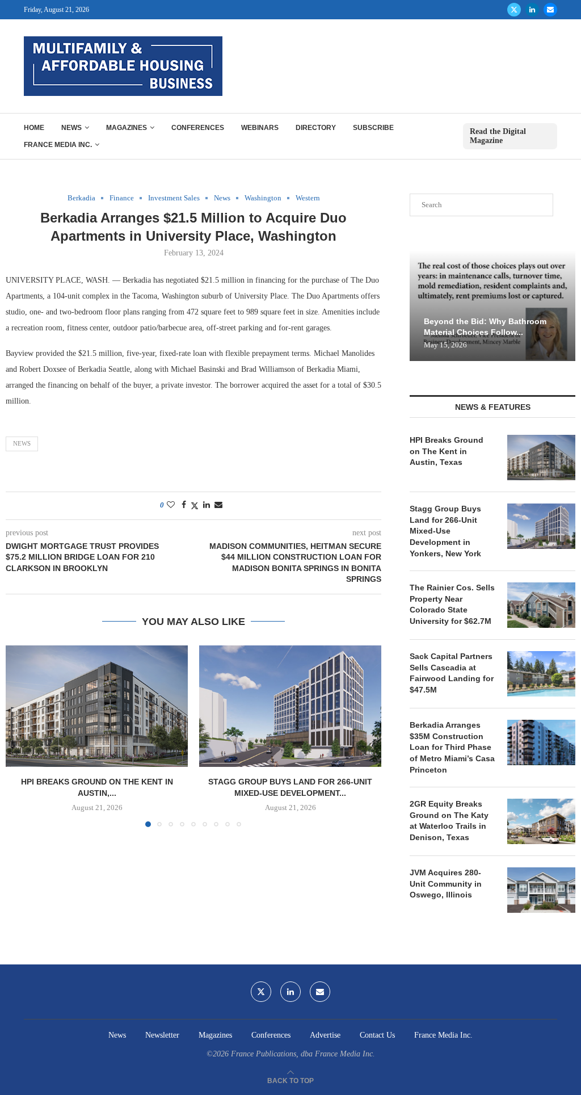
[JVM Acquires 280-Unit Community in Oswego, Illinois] (541, 890)
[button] (21, 735)
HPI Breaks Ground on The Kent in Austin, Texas (446, 451)
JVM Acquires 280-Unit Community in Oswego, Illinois (446, 883)
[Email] (550, 9)
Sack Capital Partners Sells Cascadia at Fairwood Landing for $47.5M (452, 673)
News (71, 128)
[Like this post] (171, 505)
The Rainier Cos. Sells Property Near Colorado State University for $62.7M (452, 604)
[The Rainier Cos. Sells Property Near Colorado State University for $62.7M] (541, 605)
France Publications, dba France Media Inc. (303, 1054)
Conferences (197, 128)
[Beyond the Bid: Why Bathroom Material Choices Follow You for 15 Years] (492, 305)
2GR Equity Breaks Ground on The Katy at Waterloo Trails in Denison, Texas (449, 820)
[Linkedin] (532, 9)
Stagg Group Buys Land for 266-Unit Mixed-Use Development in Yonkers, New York (445, 530)
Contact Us (377, 1035)
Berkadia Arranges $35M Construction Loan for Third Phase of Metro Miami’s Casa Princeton (452, 747)
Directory (316, 128)
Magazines (126, 128)
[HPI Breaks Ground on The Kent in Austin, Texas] (97, 706)
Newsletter (162, 1035)
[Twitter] (514, 9)
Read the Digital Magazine (498, 136)
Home (34, 128)
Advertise (325, 1035)
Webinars (260, 128)
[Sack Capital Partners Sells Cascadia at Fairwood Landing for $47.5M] (541, 674)
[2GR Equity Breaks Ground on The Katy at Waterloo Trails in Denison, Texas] (541, 821)
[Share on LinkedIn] (206, 505)
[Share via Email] (218, 505)
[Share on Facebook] (184, 505)
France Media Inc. (58, 145)
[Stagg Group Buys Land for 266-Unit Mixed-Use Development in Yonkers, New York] (290, 706)
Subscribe (373, 128)
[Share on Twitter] (195, 506)
